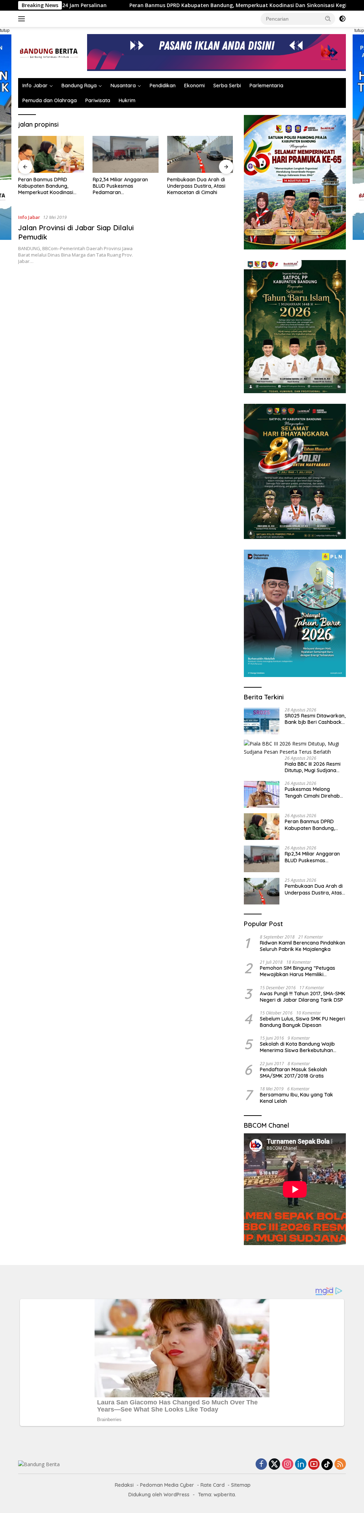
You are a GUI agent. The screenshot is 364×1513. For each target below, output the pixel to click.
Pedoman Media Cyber (167, 1485)
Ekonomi (194, 85)
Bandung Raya (79, 85)
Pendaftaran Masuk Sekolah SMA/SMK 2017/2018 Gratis (293, 1072)
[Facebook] (261, 1464)
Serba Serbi (227, 85)
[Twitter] (274, 1464)
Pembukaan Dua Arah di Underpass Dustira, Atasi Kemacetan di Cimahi (122, 186)
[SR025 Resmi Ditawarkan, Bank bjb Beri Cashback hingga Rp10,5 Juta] (261, 721)
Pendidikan (163, 85)
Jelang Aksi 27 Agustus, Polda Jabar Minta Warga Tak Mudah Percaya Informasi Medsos (198, 186)
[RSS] (340, 1464)
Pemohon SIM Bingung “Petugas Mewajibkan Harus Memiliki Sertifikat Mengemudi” (297, 971)
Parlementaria (266, 85)
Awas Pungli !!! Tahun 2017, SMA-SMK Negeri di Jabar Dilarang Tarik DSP (302, 996)
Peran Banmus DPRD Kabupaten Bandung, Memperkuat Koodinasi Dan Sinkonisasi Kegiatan (190, 5)
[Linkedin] (300, 1464)
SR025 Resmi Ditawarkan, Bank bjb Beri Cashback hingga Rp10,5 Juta (315, 719)
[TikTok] (327, 1464)
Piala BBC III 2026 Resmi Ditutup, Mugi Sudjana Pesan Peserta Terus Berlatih (313, 767)
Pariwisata (97, 100)
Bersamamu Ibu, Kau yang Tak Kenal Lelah (296, 1097)
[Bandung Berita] (48, 52)
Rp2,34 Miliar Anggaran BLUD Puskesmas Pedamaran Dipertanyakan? (45, 186)
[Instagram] (287, 1464)
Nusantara (123, 85)
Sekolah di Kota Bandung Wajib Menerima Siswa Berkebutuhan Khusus (297, 1047)
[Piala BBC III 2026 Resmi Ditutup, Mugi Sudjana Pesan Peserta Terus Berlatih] (295, 748)
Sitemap (241, 1485)
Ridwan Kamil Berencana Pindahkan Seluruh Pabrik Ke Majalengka (302, 946)
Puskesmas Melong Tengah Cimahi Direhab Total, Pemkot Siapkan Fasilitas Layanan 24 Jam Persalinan (315, 792)
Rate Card (212, 1485)
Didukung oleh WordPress (158, 1494)
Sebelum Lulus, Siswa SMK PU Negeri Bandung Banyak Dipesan (302, 1022)
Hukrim (127, 100)
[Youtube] (314, 1464)
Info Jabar (35, 85)
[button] (328, 18)
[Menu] (23, 19)
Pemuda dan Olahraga (49, 100)
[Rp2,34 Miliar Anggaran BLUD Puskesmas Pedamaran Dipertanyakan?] (51, 154)
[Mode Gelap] (342, 19)
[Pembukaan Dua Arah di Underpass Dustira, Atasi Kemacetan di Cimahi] (126, 154)
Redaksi (124, 1485)
